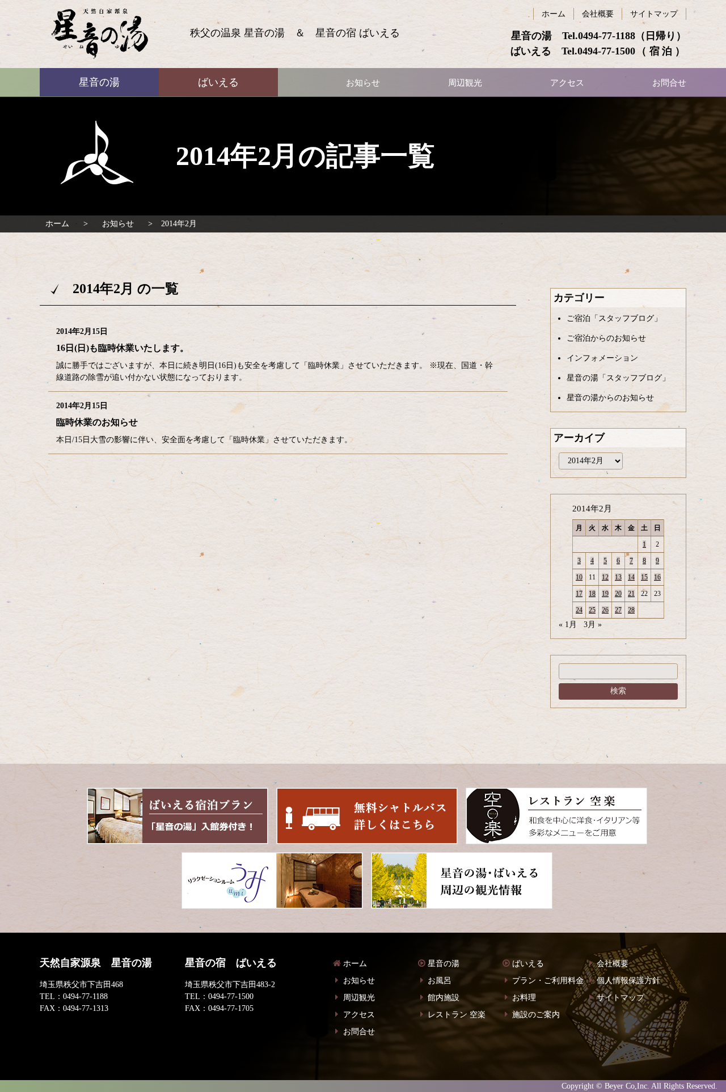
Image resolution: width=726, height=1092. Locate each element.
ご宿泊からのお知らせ (606, 338)
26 (605, 610)
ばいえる (99, 34)
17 (579, 594)
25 (592, 610)
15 (644, 577)
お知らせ (118, 223)
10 (579, 577)
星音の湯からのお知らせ (610, 397)
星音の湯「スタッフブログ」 (618, 378)
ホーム (57, 223)
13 (618, 577)
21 (631, 594)
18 (592, 594)
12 (605, 577)
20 (618, 594)
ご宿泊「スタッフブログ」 (614, 318)
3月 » (593, 624)
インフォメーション (602, 358)
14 (631, 577)
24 (579, 610)
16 (657, 577)
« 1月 (568, 624)
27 (618, 610)
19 (605, 594)
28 (631, 610)
